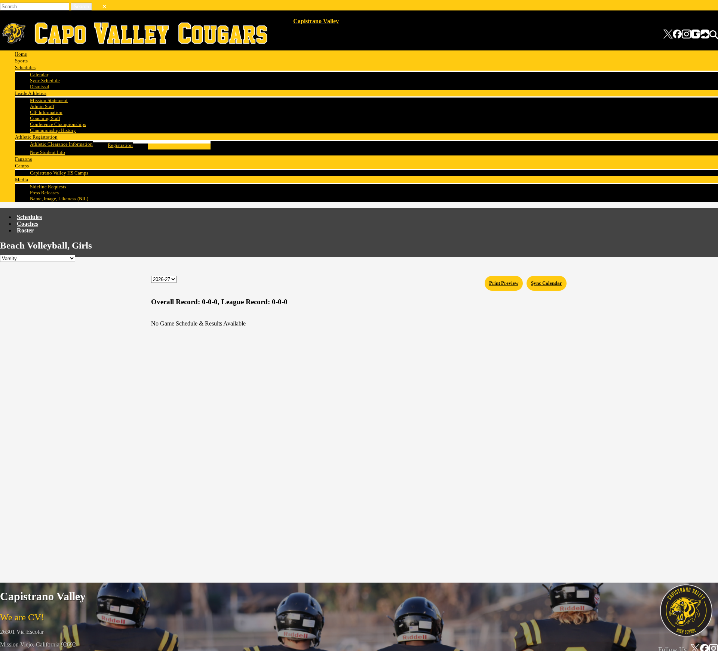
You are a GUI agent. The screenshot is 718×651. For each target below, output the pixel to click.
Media (21, 179)
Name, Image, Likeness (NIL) (59, 198)
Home (21, 54)
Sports (21, 61)
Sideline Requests (48, 186)
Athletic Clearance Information (61, 144)
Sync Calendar (546, 283)
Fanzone (23, 159)
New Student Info (47, 152)
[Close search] (104, 5)
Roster (25, 230)
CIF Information (46, 112)
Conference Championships (58, 124)
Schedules (25, 67)
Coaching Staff (45, 118)
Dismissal (39, 86)
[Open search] (713, 35)
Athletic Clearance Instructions (179, 146)
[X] (668, 35)
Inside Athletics (30, 93)
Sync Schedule (45, 80)
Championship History (53, 130)
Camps (22, 166)
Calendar (39, 74)
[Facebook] (677, 35)
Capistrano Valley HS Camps (59, 173)
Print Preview (503, 283)
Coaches (27, 223)
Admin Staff (42, 106)
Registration (120, 145)
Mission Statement (49, 100)
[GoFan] (700, 35)
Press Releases (44, 192)
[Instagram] (686, 35)
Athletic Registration (36, 137)
